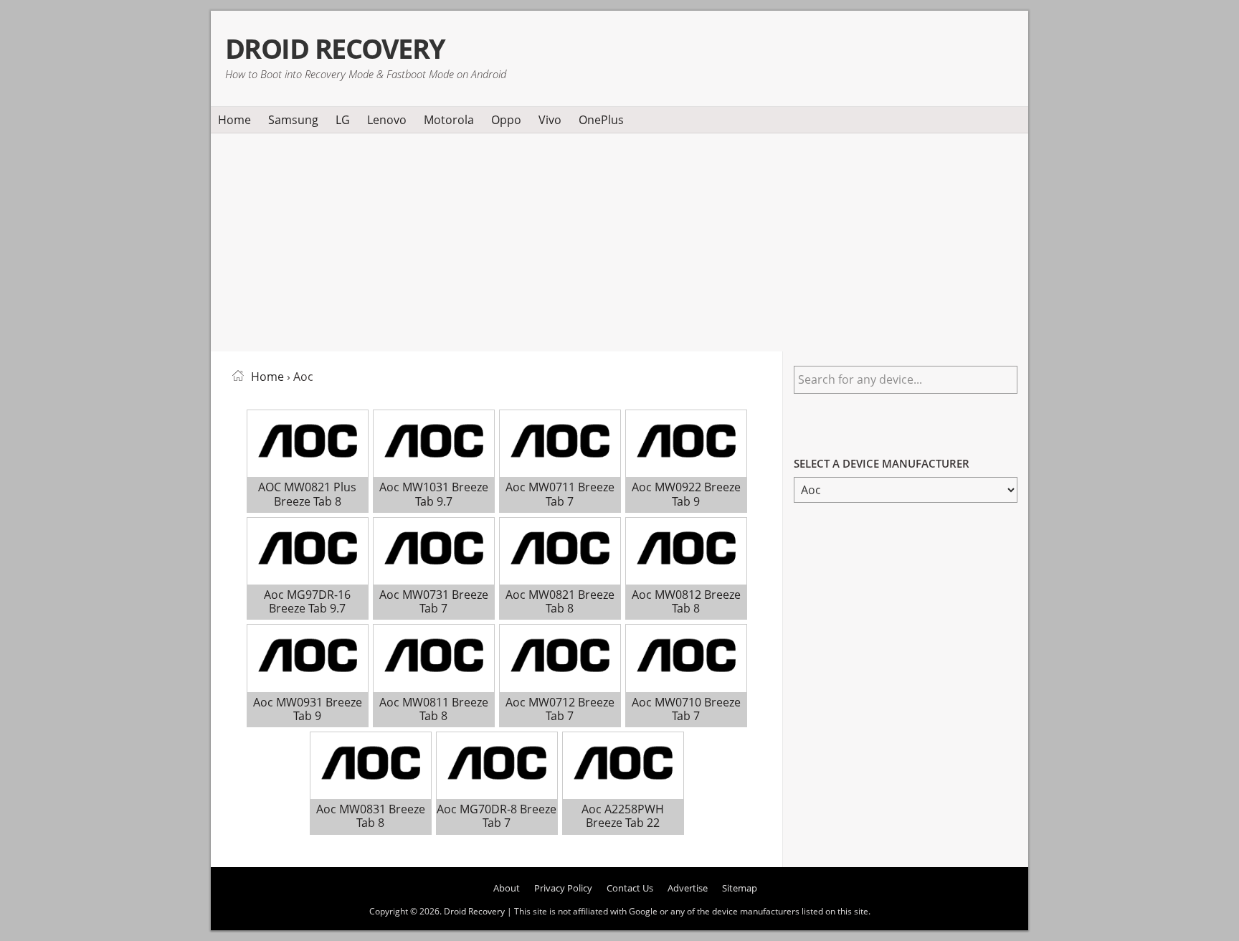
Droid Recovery (335, 48)
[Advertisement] (619, 239)
